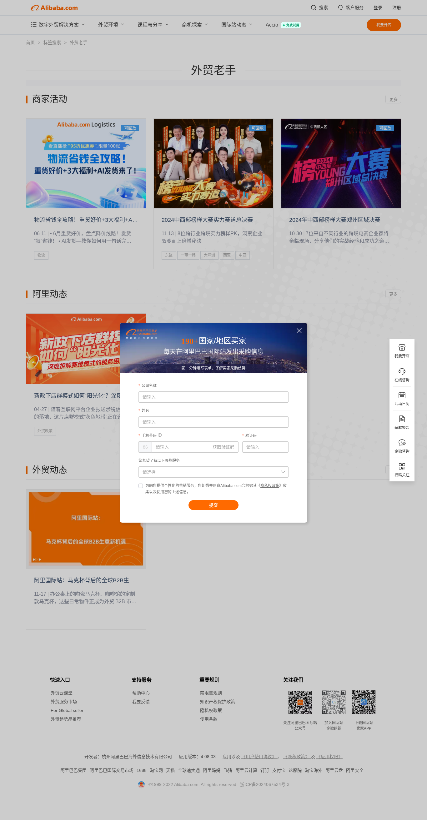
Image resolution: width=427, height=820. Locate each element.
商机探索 (192, 24)
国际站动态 (234, 24)
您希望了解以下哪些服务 (159, 461)
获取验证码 (223, 447)
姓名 (145, 411)
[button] (299, 330)
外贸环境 (108, 24)
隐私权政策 (269, 486)
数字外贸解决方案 (59, 24)
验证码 (251, 436)
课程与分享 (151, 24)
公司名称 (149, 386)
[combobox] (210, 472)
